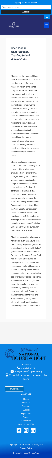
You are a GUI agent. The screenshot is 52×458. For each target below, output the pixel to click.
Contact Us (26, 421)
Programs (26, 406)
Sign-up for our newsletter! (26, 2)
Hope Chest (26, 414)
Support (26, 410)
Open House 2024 (26, 424)
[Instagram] (26, 430)
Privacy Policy (26, 448)
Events (26, 417)
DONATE (14, 389)
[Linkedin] (33, 430)
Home (26, 399)
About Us (26, 403)
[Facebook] (19, 430)
